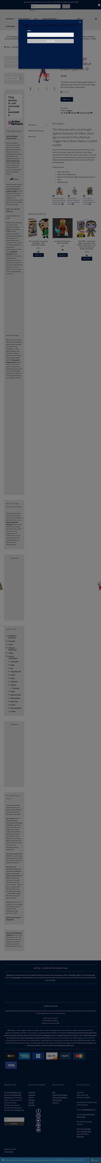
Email (29, 31)
